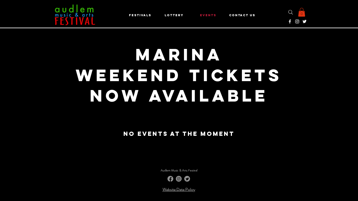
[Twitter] (304, 21)
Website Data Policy (178, 189)
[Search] (290, 12)
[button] (301, 12)
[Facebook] (289, 21)
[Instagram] (297, 21)
